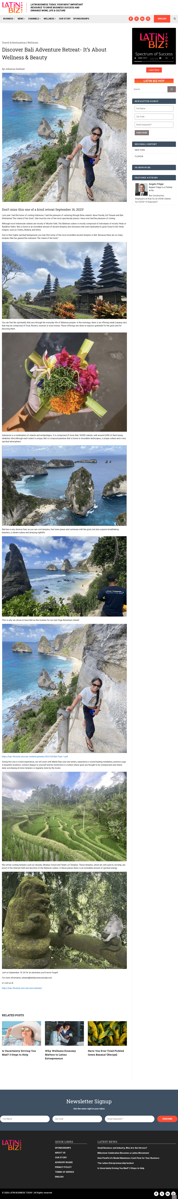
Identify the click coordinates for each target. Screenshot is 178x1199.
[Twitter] (136, 19)
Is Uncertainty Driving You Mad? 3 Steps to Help (120, 1168)
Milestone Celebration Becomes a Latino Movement (123, 1153)
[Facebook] (131, 19)
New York (140, 150)
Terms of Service (64, 1172)
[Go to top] (174, 1197)
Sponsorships (81, 18)
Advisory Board (64, 1162)
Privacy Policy (63, 1167)
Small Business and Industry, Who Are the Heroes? (122, 1148)
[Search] (171, 89)
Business (8, 18)
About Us (60, 1152)
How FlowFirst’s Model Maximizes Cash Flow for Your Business (128, 1158)
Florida (139, 156)
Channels (33, 18)
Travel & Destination (14, 42)
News (20, 18)
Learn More (154, 70)
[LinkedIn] (142, 19)
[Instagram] (148, 19)
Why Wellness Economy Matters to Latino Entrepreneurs (60, 1054)
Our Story (65, 18)
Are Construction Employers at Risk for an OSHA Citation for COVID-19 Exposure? (153, 198)
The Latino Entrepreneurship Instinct (115, 1163)
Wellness (49, 18)
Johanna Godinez (14, 68)
